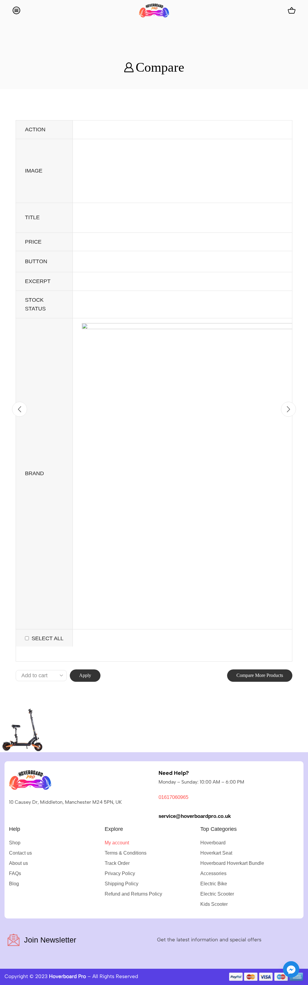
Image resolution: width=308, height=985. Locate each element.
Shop (14, 842)
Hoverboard (213, 842)
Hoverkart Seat (216, 853)
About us (18, 863)
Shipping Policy (121, 883)
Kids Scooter (214, 904)
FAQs (15, 873)
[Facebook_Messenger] (291, 969)
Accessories (213, 873)
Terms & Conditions (125, 853)
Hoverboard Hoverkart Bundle (232, 863)
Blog (14, 883)
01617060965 (173, 797)
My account (117, 842)
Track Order (117, 863)
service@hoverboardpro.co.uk (195, 816)
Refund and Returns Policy (133, 893)
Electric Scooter (217, 893)
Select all (47, 638)
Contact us (20, 853)
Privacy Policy (120, 873)
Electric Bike (213, 883)
